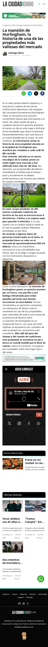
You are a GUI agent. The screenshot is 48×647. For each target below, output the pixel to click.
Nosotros (5, 594)
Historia (32, 594)
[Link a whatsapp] (40, 578)
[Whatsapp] (23, 93)
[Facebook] (42, 93)
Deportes (23, 594)
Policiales (29, 597)
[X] (36, 93)
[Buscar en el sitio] (39, 4)
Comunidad (42, 594)
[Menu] (44, 4)
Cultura (14, 594)
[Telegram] (30, 93)
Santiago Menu (16, 52)
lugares (20, 597)
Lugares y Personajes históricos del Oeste (22, 25)
